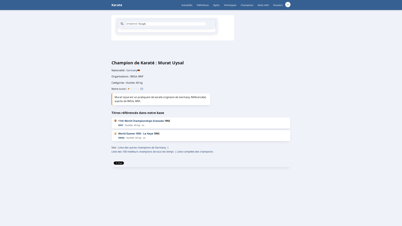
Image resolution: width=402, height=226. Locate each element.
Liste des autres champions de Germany (142, 147)
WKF (120, 125)
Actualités (187, 5)
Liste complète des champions (195, 151)
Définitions (203, 5)
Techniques (230, 5)
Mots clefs (263, 5)
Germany (131, 70)
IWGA (121, 137)
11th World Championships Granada (141, 121)
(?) (141, 89)
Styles (216, 5)
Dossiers (278, 5)
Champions (247, 5)
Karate (116, 5)
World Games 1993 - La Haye (135, 133)
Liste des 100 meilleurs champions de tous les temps (142, 151)
